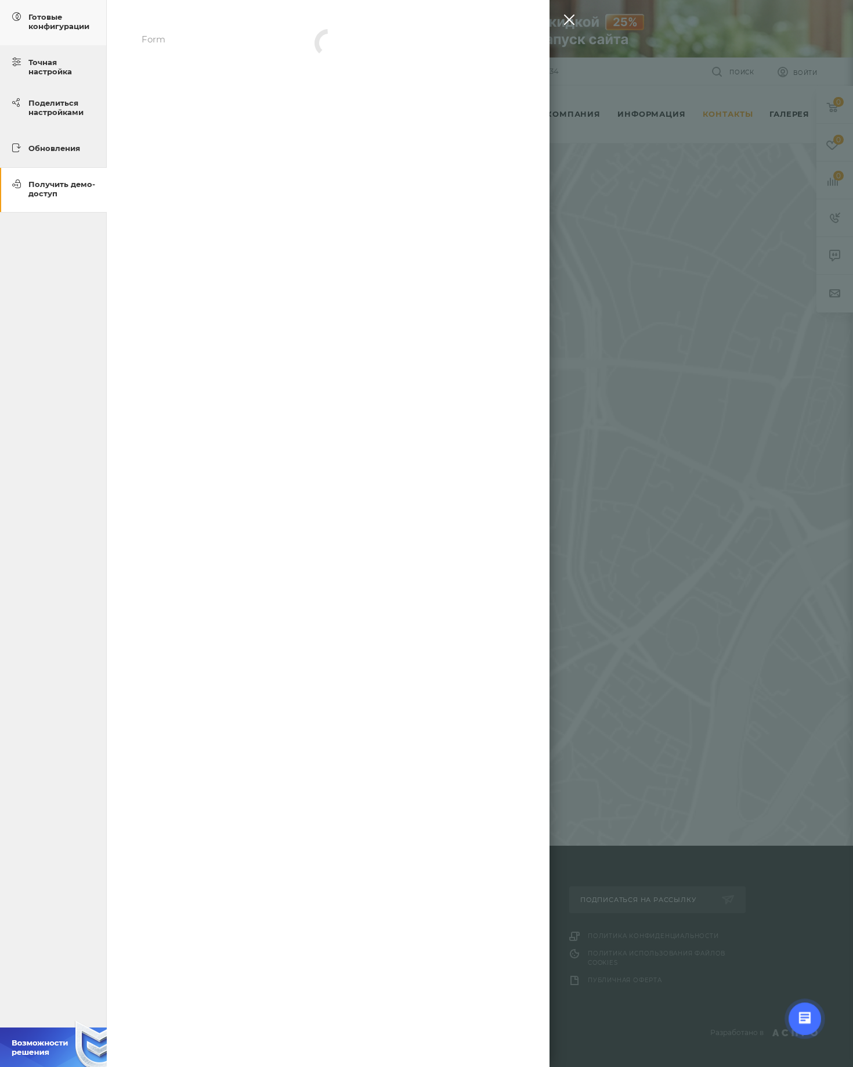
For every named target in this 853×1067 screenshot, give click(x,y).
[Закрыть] (566, 22)
